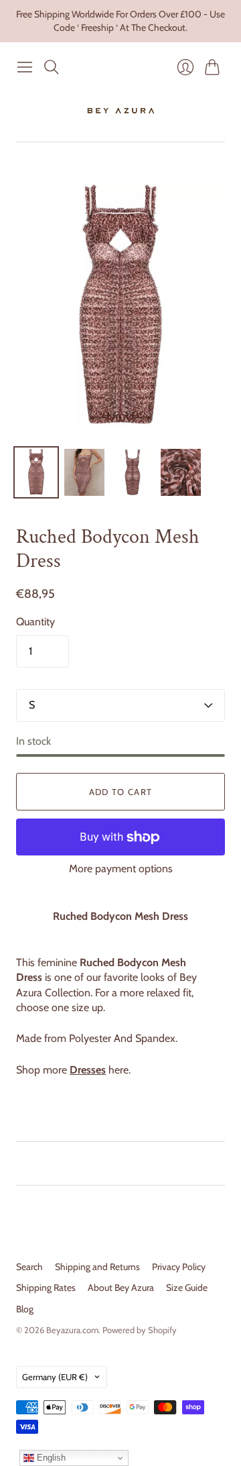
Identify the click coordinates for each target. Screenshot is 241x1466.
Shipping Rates (46, 1287)
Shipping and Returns (97, 1267)
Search (29, 1267)
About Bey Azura (121, 1287)
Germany (55, 1376)
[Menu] (25, 67)
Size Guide (187, 1287)
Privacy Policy (179, 1267)
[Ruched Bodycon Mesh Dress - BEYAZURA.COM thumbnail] (36, 472)
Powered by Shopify (139, 1329)
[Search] (51, 67)
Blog (24, 1309)
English (50, 1458)
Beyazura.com (72, 1329)
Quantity (35, 621)
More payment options (121, 868)
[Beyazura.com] (120, 110)
